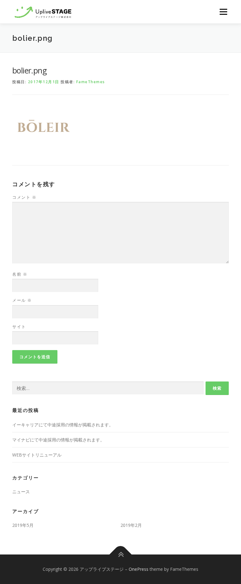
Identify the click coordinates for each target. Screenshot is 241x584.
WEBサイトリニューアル (37, 455)
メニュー (223, 11)
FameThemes (90, 81)
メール (22, 300)
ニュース (21, 492)
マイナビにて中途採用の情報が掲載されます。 (58, 440)
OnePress (138, 569)
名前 (19, 274)
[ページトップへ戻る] (121, 554)
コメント (24, 197)
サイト (19, 326)
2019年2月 (131, 525)
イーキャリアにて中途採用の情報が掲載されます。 (62, 425)
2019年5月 (23, 525)
